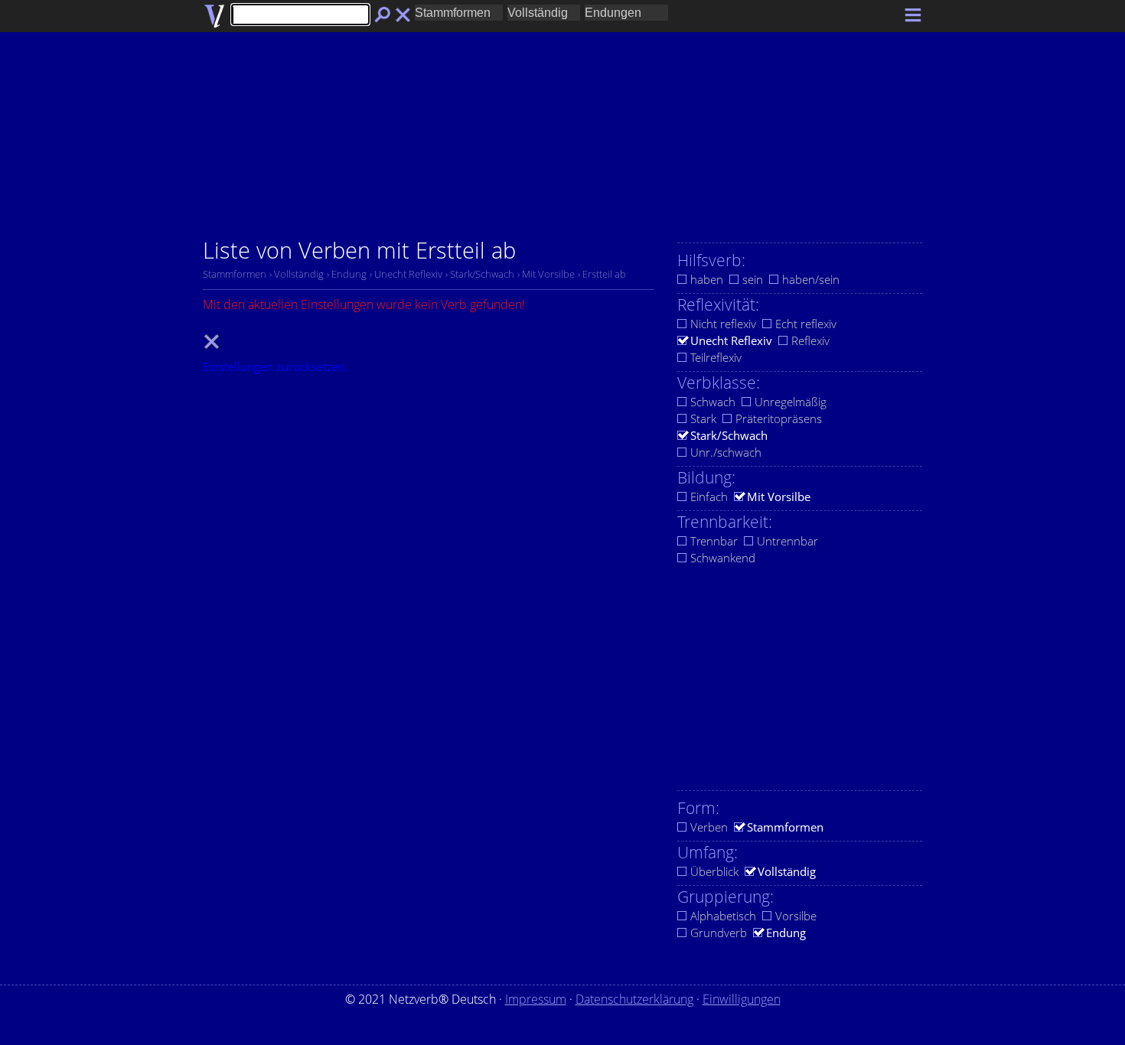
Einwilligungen (742, 999)
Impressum (535, 999)
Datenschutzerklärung (634, 999)
